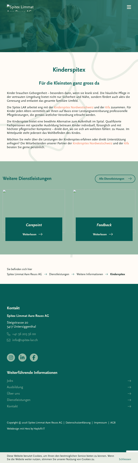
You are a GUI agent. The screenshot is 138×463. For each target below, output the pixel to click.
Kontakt (12, 406)
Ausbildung (15, 387)
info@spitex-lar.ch (25, 340)
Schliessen (125, 459)
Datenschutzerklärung (78, 422)
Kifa (107, 107)
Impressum (100, 422)
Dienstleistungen (59, 274)
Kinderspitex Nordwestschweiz (73, 107)
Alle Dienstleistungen (111, 178)
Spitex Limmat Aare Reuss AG (24, 274)
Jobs (10, 381)
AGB (112, 422)
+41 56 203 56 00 (24, 334)
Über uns (13, 393)
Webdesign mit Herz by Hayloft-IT (26, 428)
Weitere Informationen (90, 274)
